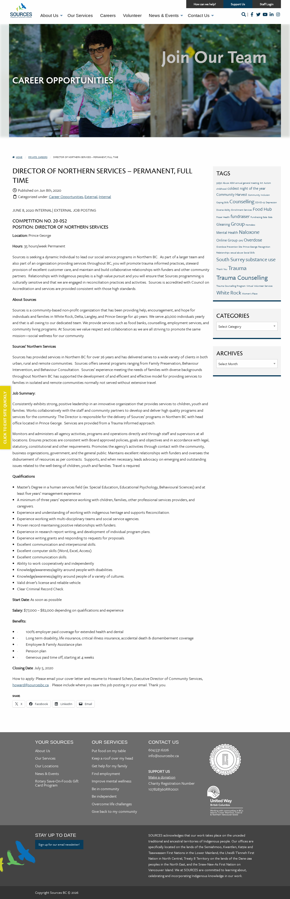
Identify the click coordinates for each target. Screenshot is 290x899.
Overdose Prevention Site (229, 247)
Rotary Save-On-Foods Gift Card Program (57, 783)
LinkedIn (271, 17)
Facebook (252, 17)
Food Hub (262, 209)
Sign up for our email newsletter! (59, 844)
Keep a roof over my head (112, 758)
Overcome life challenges (112, 804)
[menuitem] (50, 15)
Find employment (106, 773)
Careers (108, 15)
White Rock (228, 292)
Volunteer (132, 15)
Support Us (241, 5)
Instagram (278, 17)
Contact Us (199, 15)
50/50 (219, 183)
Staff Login (266, 4)
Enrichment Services (241, 210)
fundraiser (240, 216)
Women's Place (249, 293)
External (91, 196)
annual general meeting (247, 183)
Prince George (250, 247)
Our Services (80, 15)
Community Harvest (231, 194)
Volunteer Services (263, 286)
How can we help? (205, 4)
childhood (221, 189)
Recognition (264, 247)
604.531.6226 (158, 750)
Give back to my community (114, 811)
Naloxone (249, 232)
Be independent (104, 796)
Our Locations (46, 766)
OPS (241, 240)
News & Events (164, 15)
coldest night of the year (246, 188)
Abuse (226, 183)
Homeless (250, 225)
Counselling (242, 201)
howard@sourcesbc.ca (30, 685)
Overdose (253, 240)
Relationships (223, 252)
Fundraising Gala (259, 217)
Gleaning (223, 224)
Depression (271, 202)
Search (243, 17)
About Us (49, 15)
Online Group (227, 240)
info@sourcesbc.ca (163, 755)
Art (261, 183)
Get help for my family (109, 766)
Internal (105, 196)
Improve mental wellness (111, 781)
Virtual (249, 286)
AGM (232, 183)
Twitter (258, 17)
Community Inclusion (259, 195)
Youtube (265, 17)
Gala (270, 217)
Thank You (221, 269)
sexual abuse (236, 252)
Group (238, 223)
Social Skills (249, 252)
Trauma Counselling (242, 277)
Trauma (237, 268)
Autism (267, 183)
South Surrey (230, 259)
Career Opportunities (66, 196)
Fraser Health (223, 217)
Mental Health (227, 232)
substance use (261, 259)
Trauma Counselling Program (231, 286)
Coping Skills (222, 202)
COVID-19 (260, 202)
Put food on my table (109, 750)
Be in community (105, 788)
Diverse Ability (223, 210)
